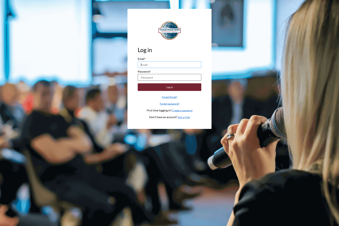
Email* (141, 58)
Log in (169, 87)
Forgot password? (169, 103)
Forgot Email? (169, 97)
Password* (144, 71)
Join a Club (184, 117)
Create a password (182, 110)
